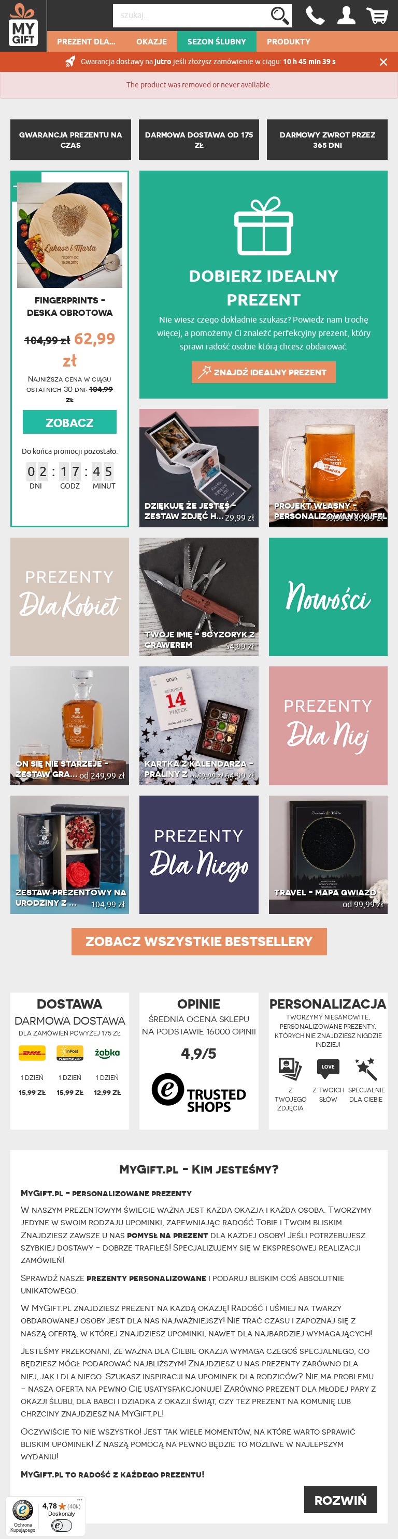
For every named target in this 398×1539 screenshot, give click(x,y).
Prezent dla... (86, 42)
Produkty (288, 42)
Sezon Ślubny (217, 42)
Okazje (151, 42)
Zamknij (383, 62)
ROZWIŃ (341, 1500)
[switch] (61, 1525)
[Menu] (80, 1502)
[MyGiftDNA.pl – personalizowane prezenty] (23, 26)
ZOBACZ (70, 423)
